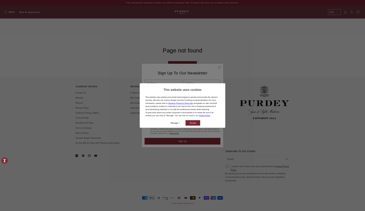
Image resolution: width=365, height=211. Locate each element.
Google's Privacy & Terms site (180, 103)
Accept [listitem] (193, 123)
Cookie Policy (204, 115)
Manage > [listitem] (175, 123)
